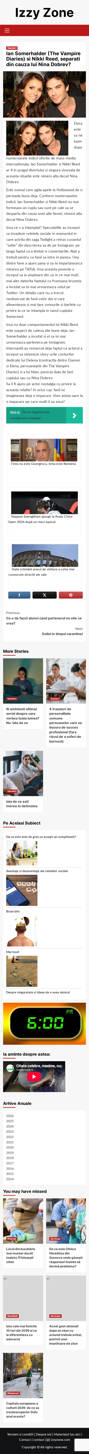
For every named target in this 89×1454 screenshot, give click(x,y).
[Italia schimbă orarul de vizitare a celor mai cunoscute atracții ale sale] (45, 555)
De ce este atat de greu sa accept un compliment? (41, 837)
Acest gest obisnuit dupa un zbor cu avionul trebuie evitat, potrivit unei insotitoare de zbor (65, 1334)
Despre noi (44, 1434)
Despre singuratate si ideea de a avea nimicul (38, 992)
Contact (25, 1439)
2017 (10, 1163)
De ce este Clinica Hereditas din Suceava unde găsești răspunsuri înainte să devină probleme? (66, 1257)
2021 (10, 1142)
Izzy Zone (44, 12)
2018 (10, 1158)
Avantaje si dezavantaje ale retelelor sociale (37, 871)
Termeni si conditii (20, 1434)
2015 (10, 1174)
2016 (10, 1168)
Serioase (55, 1238)
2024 (10, 1126)
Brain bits (13, 911)
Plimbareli (13, 1393)
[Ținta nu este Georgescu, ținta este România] (44, 450)
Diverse (11, 1238)
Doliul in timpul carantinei (62, 631)
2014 (10, 1179)
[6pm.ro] (44, 1023)
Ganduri (11, 48)
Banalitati (12, 1316)
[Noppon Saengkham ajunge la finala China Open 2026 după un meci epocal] (44, 502)
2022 (10, 1137)
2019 (10, 1153)
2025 (10, 1121)
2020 (10, 1147)
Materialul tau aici (67, 1434)
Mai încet (12, 952)
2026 (10, 1116)
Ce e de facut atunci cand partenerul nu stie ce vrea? (44, 618)
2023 (10, 1131)
